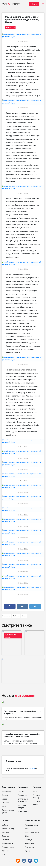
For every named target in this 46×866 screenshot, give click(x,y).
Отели (27, 829)
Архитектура (8, 787)
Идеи (35, 792)
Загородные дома (32, 832)
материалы (25, 695)
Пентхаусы (22, 795)
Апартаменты (23, 811)
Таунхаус (28, 840)
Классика (5, 803)
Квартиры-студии (22, 806)
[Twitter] (35, 606)
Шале (4, 806)
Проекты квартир (36, 796)
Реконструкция (8, 847)
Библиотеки (29, 843)
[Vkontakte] (22, 606)
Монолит (5, 840)
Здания (27, 851)
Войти (34, 4)
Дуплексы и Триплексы (23, 800)
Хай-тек (5, 795)
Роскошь (5, 832)
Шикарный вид (8, 829)
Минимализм (7, 792)
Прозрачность (7, 843)
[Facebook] (10, 606)
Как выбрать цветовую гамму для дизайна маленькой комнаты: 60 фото (22, 735)
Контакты (12, 862)
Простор (5, 836)
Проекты (37, 787)
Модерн (5, 799)
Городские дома (31, 825)
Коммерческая (32, 820)
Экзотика (5, 851)
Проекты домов (36, 802)
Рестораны (29, 847)
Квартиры (23, 787)
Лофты (21, 792)
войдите (32, 768)
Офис (27, 836)
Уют (3, 855)
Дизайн (5, 820)
